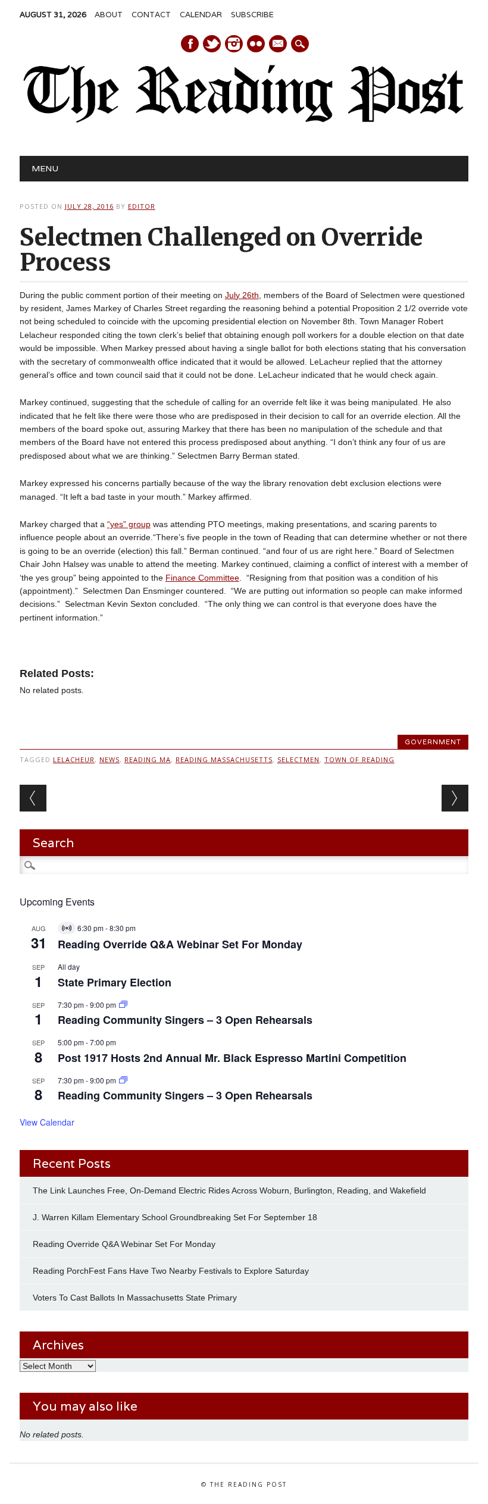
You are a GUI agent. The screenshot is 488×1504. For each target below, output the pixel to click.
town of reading (359, 759)
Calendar (201, 15)
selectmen (298, 759)
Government (433, 742)
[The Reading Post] (244, 120)
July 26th (242, 295)
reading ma (147, 759)
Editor (141, 206)
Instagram (234, 43)
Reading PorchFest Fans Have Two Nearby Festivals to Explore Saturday (171, 1271)
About (109, 15)
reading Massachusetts (224, 759)
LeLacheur (74, 759)
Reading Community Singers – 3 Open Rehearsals (185, 1019)
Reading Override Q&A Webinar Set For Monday (180, 944)
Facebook (190, 43)
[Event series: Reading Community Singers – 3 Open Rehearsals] (123, 1004)
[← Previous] (33, 798)
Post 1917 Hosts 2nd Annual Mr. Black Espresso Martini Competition (232, 1058)
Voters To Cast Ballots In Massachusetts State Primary (135, 1297)
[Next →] (455, 798)
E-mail (278, 44)
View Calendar (47, 1122)
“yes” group (129, 524)
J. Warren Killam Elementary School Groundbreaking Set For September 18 (175, 1217)
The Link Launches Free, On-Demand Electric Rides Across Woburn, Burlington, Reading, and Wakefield (229, 1190)
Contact (151, 15)
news (109, 759)
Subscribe (252, 15)
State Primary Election (114, 982)
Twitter (212, 43)
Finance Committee (202, 577)
